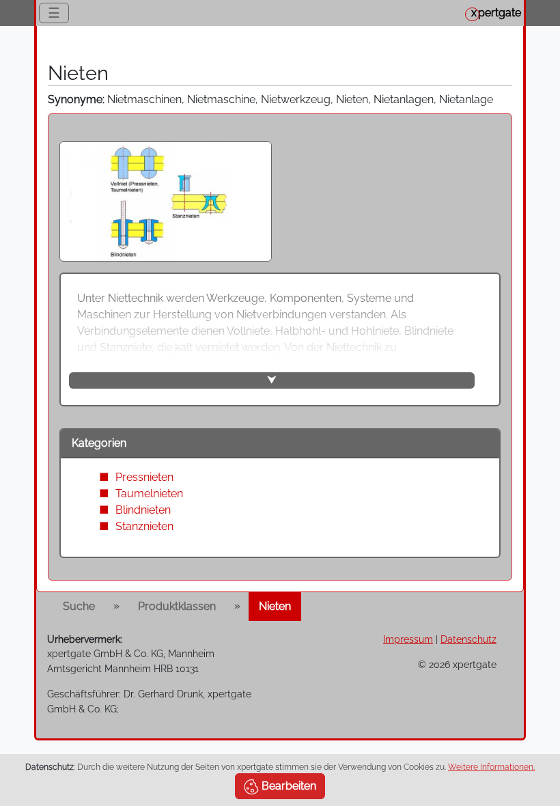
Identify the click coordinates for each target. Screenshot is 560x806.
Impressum (408, 639)
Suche (79, 606)
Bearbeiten (287, 785)
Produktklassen (177, 606)
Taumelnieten (149, 493)
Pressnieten (144, 477)
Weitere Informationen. (491, 767)
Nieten (275, 606)
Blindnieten (143, 509)
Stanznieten (144, 526)
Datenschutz (468, 639)
